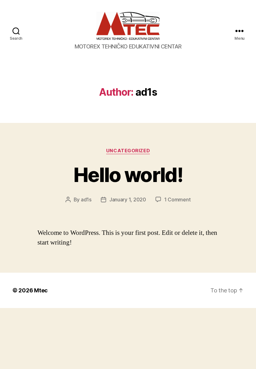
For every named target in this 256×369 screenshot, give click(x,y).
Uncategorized (128, 151)
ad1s (86, 199)
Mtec (41, 290)
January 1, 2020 (127, 199)
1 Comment (177, 199)
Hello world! (128, 175)
